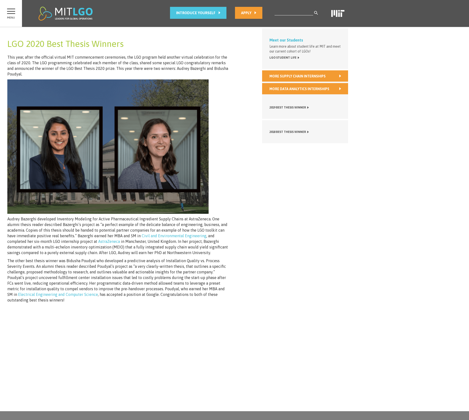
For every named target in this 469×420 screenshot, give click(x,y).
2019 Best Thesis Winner (287, 107)
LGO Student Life (283, 57)
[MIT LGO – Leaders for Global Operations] (66, 13)
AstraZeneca (109, 241)
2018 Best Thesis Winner (287, 132)
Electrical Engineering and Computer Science (58, 294)
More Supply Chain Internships (297, 76)
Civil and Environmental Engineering (174, 236)
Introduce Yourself (192, 13)
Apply (242, 13)
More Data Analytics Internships (299, 89)
